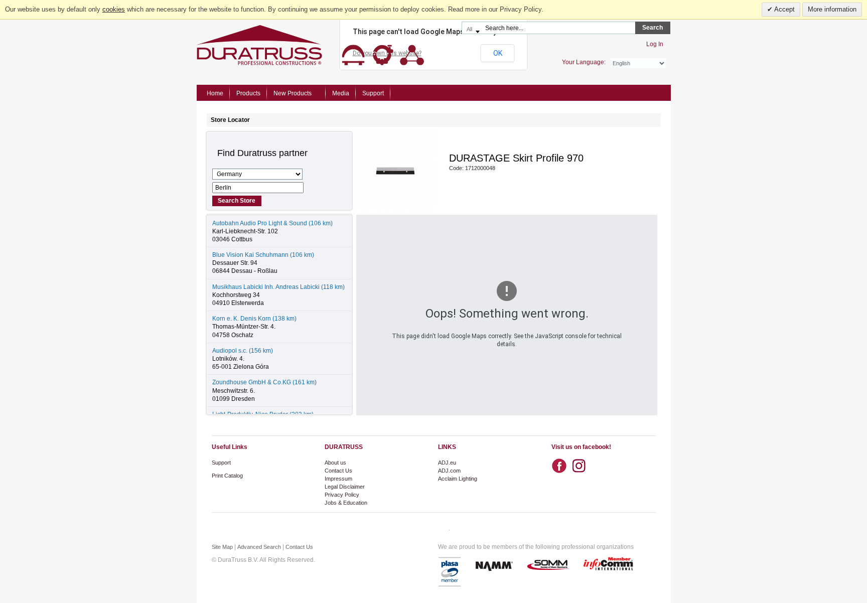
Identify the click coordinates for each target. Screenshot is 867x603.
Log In (654, 44)
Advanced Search (259, 547)
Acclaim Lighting (457, 479)
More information (832, 9)
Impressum (338, 479)
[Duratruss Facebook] (561, 466)
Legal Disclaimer (345, 487)
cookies (113, 9)
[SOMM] (547, 565)
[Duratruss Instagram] (581, 463)
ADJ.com (449, 471)
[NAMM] (494, 565)
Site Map (222, 547)
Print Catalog (227, 476)
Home (215, 93)
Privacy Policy (342, 495)
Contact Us (338, 471)
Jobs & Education (346, 503)
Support (221, 463)
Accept (784, 9)
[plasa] (450, 572)
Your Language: (584, 62)
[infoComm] (608, 565)
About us (335, 463)
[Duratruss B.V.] (310, 45)
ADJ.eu (447, 463)
